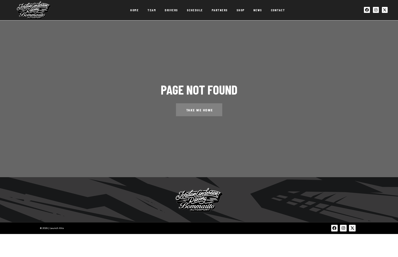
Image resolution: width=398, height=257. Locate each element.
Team (151, 10)
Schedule (195, 10)
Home (134, 10)
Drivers (171, 10)
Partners (220, 10)
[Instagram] (376, 10)
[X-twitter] (385, 10)
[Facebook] (367, 10)
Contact (278, 10)
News (257, 10)
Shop (241, 10)
